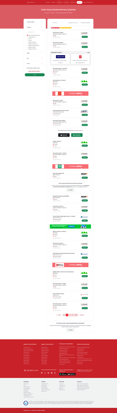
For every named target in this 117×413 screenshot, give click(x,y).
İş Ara (34, 74)
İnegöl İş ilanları (44, 360)
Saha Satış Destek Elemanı (34, 35)
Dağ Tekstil (55, 81)
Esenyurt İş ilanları (44, 355)
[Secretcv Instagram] (54, 373)
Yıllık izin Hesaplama (81, 389)
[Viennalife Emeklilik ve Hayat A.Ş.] (84, 33)
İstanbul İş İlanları (27, 347)
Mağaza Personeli (32, 49)
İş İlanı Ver (79, 2)
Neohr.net (61, 388)
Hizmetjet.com (62, 389)
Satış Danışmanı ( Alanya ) (59, 80)
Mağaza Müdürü (32, 47)
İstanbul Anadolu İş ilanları (28, 350)
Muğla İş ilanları (26, 360)
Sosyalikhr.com (62, 385)
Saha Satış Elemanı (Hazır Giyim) (61, 110)
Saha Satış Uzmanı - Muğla (59, 283)
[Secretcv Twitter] (45, 373)
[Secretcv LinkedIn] (51, 373)
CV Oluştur (66, 2)
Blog (24, 385)
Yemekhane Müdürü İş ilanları (64, 362)
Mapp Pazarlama (56, 174)
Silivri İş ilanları (44, 362)
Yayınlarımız (26, 391)
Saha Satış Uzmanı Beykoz (59, 120)
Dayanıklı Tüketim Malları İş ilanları (83, 347)
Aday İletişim (43, 385)
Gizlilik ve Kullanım (27, 392)
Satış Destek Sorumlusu (58, 293)
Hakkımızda (26, 383)
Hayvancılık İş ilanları (81, 349)
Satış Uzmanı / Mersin (58, 42)
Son (76, 315)
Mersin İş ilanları (26, 362)
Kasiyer (30, 38)
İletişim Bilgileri (44, 386)
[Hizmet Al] (70, 226)
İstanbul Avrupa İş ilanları (28, 349)
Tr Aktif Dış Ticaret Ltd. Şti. (58, 112)
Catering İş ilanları (80, 357)
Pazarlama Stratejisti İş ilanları (64, 360)
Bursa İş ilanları (26, 357)
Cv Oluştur (70, 190)
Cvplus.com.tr (62, 386)
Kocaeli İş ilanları (27, 358)
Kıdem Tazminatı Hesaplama (83, 383)
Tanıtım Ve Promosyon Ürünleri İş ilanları (84, 358)
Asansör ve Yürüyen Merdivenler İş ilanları (84, 360)
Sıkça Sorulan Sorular (45, 389)
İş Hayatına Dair (27, 386)
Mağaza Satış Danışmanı (33, 45)
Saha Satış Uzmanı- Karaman (60, 68)
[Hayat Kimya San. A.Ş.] (84, 217)
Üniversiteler (26, 389)
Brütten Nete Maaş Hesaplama (83, 386)
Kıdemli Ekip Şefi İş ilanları (63, 359)
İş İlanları (53, 2)
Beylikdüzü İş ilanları (45, 350)
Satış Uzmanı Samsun (58, 206)
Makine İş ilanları (80, 355)
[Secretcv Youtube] (48, 373)
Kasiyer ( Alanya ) (57, 141)
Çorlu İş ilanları (44, 353)
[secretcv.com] (31, 2)
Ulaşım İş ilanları (80, 350)
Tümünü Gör (26, 363)
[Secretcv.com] (84, 294)
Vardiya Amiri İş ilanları (63, 351)
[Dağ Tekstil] (84, 81)
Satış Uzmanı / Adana (58, 32)
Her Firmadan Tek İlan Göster (33, 68)
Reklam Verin (44, 391)
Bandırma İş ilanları (45, 349)
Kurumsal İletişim (44, 383)
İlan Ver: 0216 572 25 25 (88, 2)
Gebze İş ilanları (44, 358)
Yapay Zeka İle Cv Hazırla (29, 397)
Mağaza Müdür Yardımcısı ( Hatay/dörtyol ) (63, 271)
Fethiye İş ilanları (44, 357)
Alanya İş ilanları (44, 347)
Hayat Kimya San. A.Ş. (57, 217)
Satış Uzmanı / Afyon (58, 100)
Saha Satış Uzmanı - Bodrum (60, 153)
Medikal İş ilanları (80, 362)
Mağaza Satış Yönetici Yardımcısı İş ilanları (67, 346)
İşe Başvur (85, 36)
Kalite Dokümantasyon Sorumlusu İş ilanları (67, 357)
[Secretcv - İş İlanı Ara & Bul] (63, 374)
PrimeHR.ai (61, 383)
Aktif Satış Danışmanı (32, 43)
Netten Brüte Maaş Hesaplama (83, 388)
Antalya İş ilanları (27, 355)
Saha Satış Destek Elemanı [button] (66, 27)
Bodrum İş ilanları (44, 352)
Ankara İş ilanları (27, 352)
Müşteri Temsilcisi (32, 42)
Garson (30, 40)
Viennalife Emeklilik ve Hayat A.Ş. (59, 34)
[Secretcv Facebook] (41, 373)
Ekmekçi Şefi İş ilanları (63, 353)
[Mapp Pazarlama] (84, 174)
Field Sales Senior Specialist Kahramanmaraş (63, 253)
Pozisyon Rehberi (27, 388)
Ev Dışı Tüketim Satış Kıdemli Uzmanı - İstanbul (64, 216)
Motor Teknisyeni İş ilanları (64, 348)
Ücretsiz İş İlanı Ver (27, 395)
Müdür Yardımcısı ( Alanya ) (59, 231)
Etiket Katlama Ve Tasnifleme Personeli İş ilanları (66, 355)
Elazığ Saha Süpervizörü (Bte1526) (61, 196)
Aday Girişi (59, 2)
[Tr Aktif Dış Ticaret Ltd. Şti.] (84, 111)
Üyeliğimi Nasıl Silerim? (28, 394)
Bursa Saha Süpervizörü (58, 173)
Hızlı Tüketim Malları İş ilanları (82, 352)
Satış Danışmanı (31, 37)
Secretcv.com (56, 295)
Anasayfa (48, 2)
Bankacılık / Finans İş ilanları (82, 353)
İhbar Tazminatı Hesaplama (82, 385)
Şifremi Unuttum (44, 388)
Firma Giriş (73, 2)
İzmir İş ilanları (26, 353)
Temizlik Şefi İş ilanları (63, 350)
